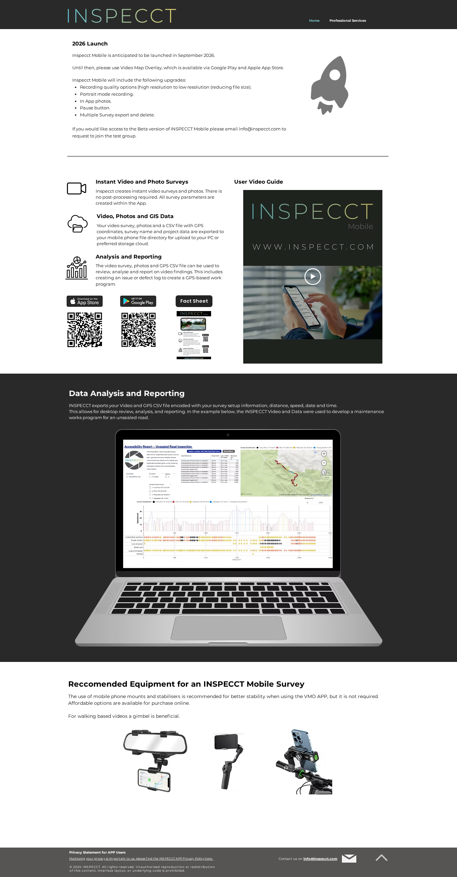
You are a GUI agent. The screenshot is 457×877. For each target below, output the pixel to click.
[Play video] (312, 276)
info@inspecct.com (260, 128)
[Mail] (349, 859)
